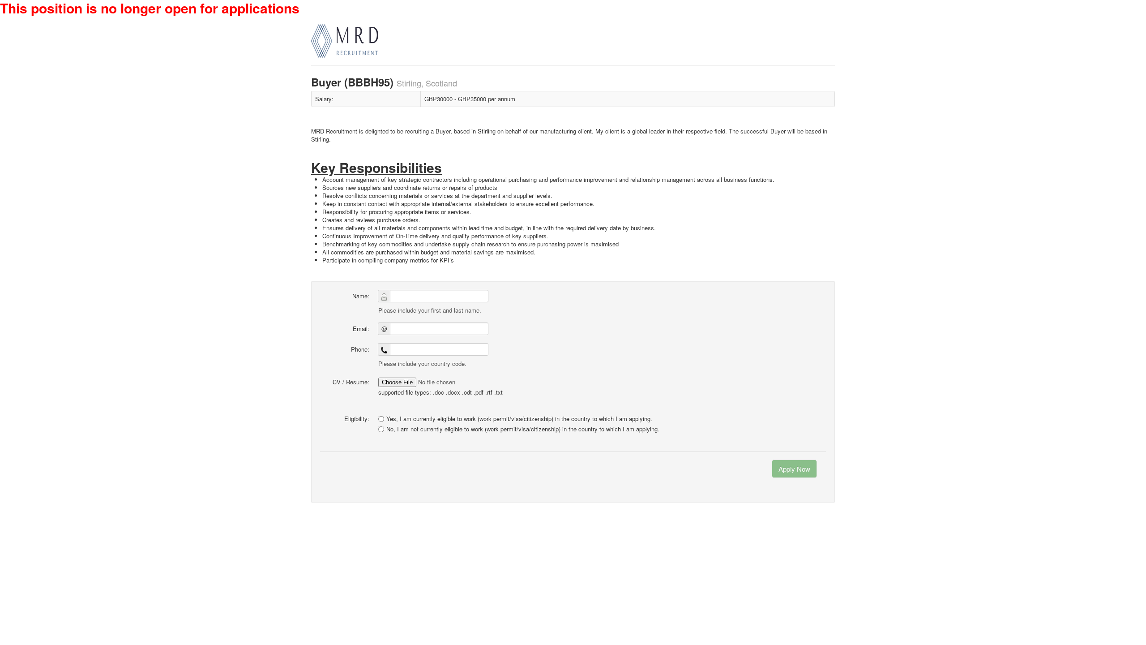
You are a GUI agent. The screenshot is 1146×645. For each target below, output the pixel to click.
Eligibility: (356, 418)
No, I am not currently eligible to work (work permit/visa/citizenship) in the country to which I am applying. (522, 429)
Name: (360, 296)
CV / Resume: (351, 382)
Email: (361, 328)
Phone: (360, 349)
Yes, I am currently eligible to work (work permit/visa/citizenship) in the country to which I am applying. (519, 418)
